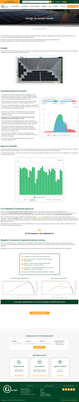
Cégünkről (55, 6)
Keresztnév (28, 341)
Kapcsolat (63, 6)
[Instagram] (55, 2)
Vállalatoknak (15, 6)
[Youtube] (57, 2)
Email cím (42, 341)
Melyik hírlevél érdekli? (59, 341)
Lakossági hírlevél (59, 344)
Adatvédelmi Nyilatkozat (45, 393)
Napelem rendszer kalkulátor (46, 395)
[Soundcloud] (61, 2)
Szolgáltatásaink (34, 6)
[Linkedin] (59, 2)
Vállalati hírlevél (59, 342)
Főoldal (34, 28)
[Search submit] (50, 2)
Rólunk (41, 390)
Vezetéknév (13, 341)
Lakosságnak (24, 6)
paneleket (39, 217)
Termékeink (42, 392)
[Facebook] (53, 2)
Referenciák (44, 6)
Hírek (50, 6)
